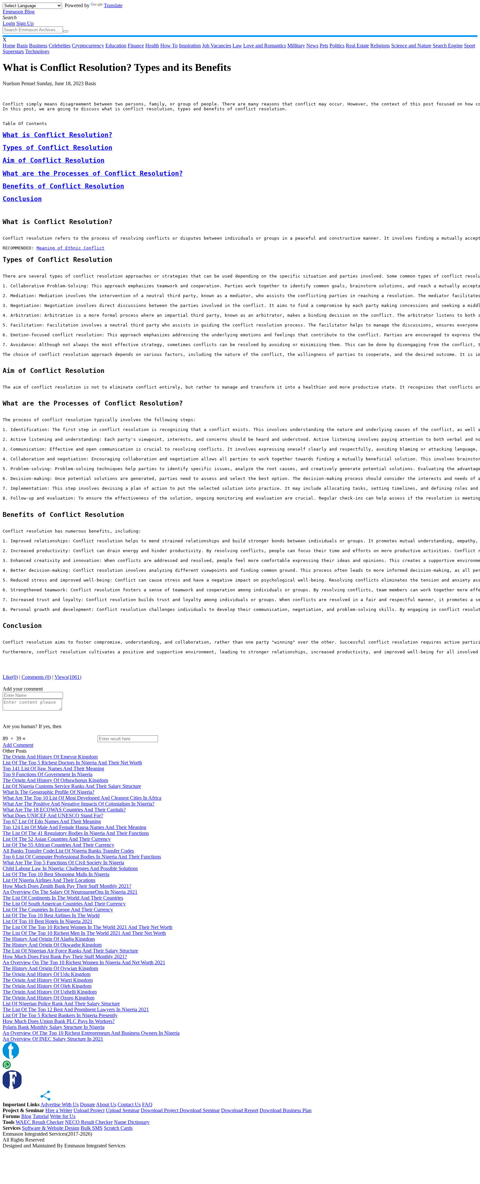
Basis (22, 45)
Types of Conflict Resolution (57, 148)
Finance (136, 45)
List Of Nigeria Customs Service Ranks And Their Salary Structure (72, 786)
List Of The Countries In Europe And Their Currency (58, 909)
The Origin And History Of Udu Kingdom (46, 974)
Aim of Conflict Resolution (53, 160)
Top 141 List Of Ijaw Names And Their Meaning (53, 768)
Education (115, 45)
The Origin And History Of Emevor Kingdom (50, 757)
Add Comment (18, 745)
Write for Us (62, 1116)
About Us (106, 1104)
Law (237, 45)
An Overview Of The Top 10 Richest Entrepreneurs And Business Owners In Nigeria (91, 1033)
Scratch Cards (118, 1128)
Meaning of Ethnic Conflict (70, 248)
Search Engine (448, 45)
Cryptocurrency (88, 45)
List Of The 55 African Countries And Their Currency (58, 845)
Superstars (13, 51)
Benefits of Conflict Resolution (63, 186)
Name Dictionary (132, 1122)
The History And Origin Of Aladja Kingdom (49, 939)
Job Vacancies (216, 45)
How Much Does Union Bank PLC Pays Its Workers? (59, 1021)
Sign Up (25, 23)
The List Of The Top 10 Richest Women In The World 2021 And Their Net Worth (87, 927)
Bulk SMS (92, 1128)
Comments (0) (36, 677)
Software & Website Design (50, 1128)
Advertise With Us (59, 1104)
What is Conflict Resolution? (57, 135)
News (312, 45)
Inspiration (190, 45)
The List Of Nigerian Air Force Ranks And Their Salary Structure (70, 950)
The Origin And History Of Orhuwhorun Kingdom (55, 780)
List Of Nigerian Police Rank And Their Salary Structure (61, 1003)
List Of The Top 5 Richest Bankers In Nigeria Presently (60, 1015)
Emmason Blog (19, 11)
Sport (469, 45)
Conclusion (22, 199)
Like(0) (10, 677)
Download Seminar (200, 1110)
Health (152, 45)
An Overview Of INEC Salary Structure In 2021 (53, 1039)
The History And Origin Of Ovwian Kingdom (50, 968)
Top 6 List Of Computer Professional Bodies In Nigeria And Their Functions (82, 856)
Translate (113, 5)
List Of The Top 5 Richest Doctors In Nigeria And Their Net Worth (72, 762)
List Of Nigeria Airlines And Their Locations (49, 880)
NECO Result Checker (89, 1122)
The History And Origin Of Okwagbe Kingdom (52, 945)
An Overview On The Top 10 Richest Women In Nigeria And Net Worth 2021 (84, 962)
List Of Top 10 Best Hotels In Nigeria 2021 (47, 921)
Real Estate (357, 45)
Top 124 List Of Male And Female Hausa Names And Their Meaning (74, 827)
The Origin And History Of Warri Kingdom (48, 980)
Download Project (160, 1110)
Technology (37, 51)
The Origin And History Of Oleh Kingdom (47, 986)
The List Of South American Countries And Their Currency (64, 903)
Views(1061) (68, 677)
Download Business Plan (286, 1110)
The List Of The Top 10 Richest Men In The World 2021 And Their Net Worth (84, 933)
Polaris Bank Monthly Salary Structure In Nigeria (53, 1027)
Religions (380, 45)
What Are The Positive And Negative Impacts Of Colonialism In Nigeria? (78, 804)
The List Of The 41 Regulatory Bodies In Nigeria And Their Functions (76, 833)
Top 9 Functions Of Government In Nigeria (47, 774)
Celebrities (60, 45)
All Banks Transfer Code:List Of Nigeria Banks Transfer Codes (68, 851)
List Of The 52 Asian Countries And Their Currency (57, 839)
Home (9, 45)
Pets (324, 45)
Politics (336, 45)
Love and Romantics (264, 45)
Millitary (296, 45)
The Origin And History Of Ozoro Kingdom (48, 997)
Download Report (239, 1110)
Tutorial (41, 1116)
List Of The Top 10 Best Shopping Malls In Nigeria (56, 874)
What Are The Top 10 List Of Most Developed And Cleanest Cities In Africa (82, 798)
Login (9, 23)
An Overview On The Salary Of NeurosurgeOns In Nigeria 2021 (70, 892)
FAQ (147, 1104)
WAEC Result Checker (40, 1122)
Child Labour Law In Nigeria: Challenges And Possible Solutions (70, 868)
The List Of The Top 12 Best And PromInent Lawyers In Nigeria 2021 (76, 1009)
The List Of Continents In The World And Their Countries (63, 898)
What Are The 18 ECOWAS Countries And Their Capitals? (64, 809)
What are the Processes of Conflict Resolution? (93, 173)
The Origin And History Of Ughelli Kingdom (50, 992)
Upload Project (88, 1110)
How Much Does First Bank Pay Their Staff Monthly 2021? (65, 956)
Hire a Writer (58, 1110)
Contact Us (129, 1104)
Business (38, 45)
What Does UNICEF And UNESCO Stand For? (53, 815)
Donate (87, 1104)
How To (169, 45)
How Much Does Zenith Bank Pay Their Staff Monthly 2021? (67, 886)
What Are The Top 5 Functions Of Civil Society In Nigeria (63, 862)
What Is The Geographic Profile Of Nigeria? (48, 792)
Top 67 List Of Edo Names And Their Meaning (52, 821)
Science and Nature (411, 45)
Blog (26, 1116)
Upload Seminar (122, 1110)
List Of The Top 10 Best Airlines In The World (51, 915)
